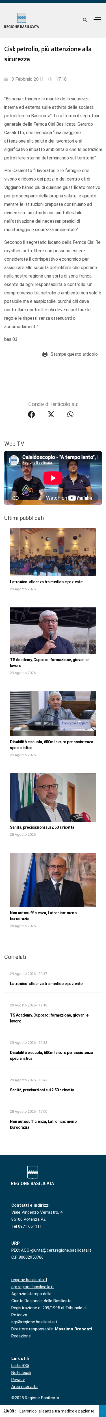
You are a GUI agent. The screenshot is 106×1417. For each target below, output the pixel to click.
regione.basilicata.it (29, 1279)
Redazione (21, 1336)
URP (15, 1243)
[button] (97, 19)
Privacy (18, 1379)
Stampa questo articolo (74, 354)
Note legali (21, 1372)
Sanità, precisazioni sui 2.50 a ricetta (42, 827)
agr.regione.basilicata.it (32, 1286)
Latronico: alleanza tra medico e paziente (46, 582)
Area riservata (24, 1386)
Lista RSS (20, 1365)
